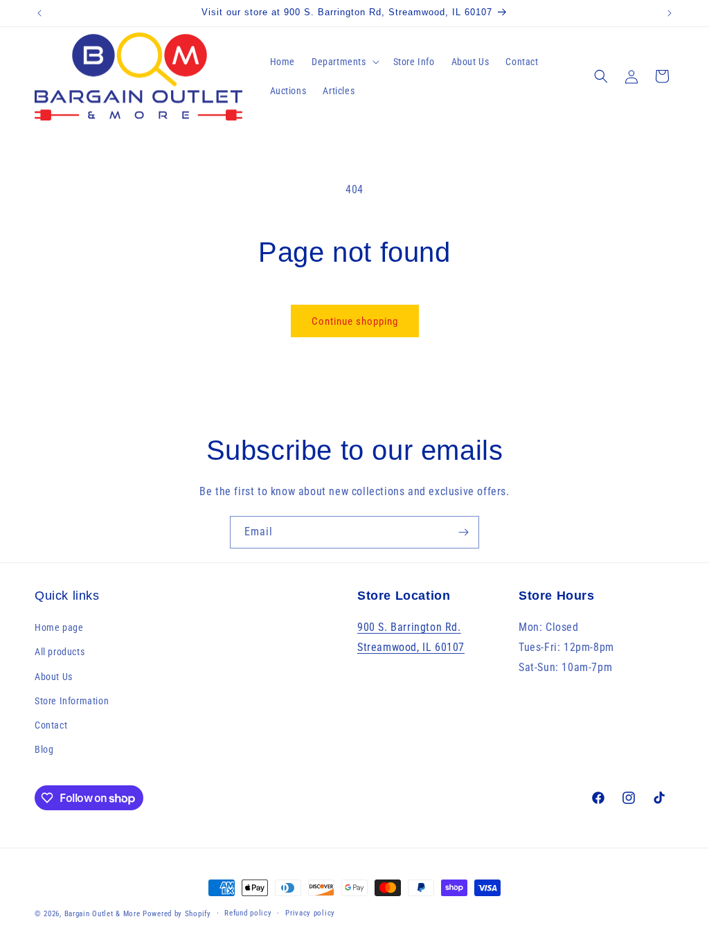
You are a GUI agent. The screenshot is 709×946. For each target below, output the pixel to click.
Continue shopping (355, 321)
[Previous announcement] (39, 13)
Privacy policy (310, 913)
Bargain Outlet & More (102, 913)
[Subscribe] (463, 532)
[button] (344, 61)
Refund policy (247, 913)
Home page (59, 627)
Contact (51, 725)
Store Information (72, 700)
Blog (44, 749)
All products (59, 651)
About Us (54, 676)
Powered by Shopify (177, 913)
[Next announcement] (669, 13)
